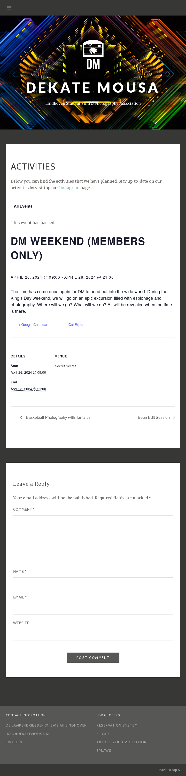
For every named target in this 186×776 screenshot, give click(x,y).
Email (20, 597)
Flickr (103, 734)
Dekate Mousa (93, 87)
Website (21, 623)
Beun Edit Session (154, 417)
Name (19, 571)
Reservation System (117, 725)
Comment (24, 509)
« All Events (21, 206)
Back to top (168, 770)
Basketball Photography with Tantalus (58, 417)
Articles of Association (122, 742)
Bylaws (104, 750)
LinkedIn (14, 742)
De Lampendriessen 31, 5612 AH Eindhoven (46, 725)
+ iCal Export (75, 324)
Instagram (69, 187)
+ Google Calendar (32, 324)
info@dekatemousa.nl (28, 734)
